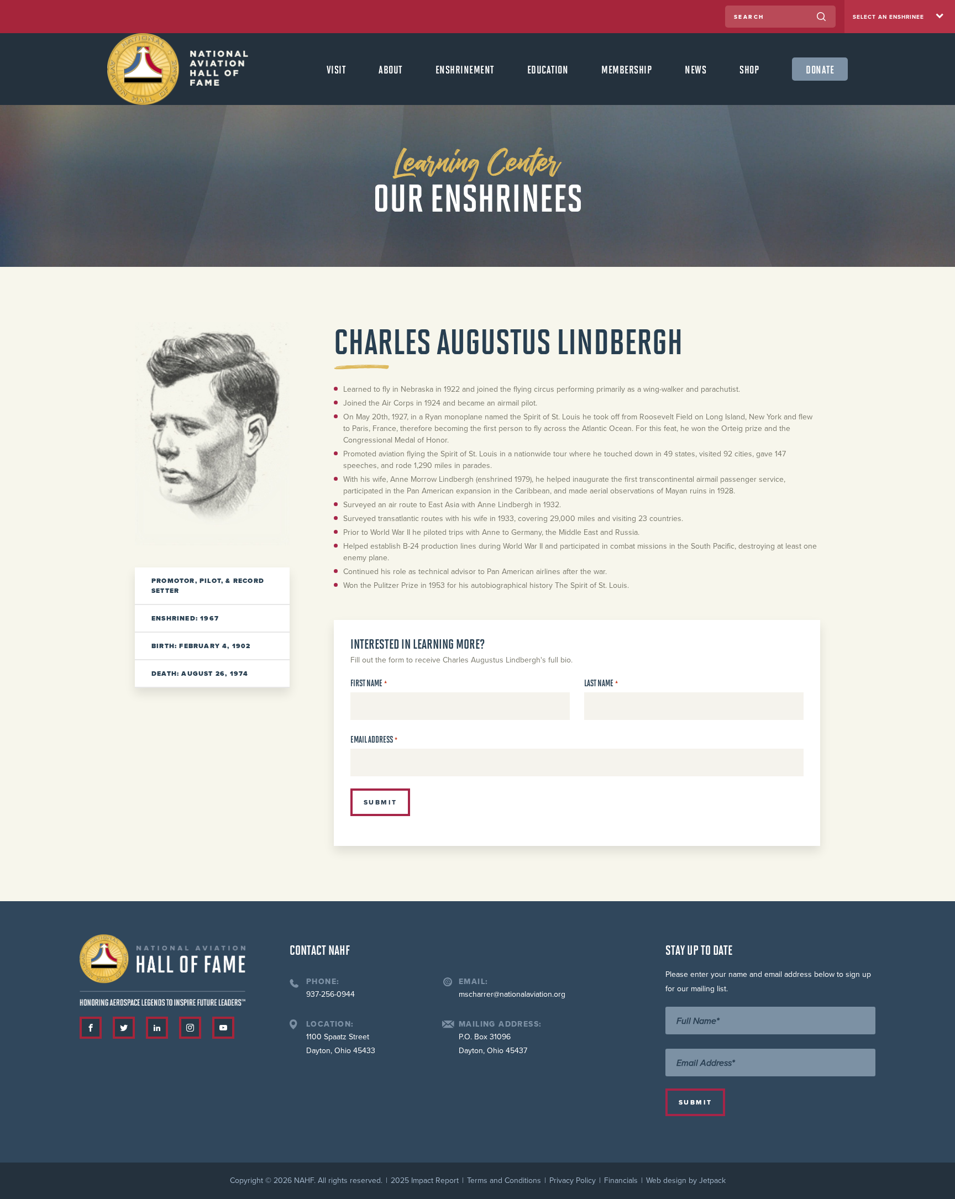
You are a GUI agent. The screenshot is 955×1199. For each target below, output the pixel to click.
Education (548, 69)
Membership (626, 69)
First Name (368, 683)
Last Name (601, 683)
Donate (820, 69)
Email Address (373, 739)
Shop (749, 69)
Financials (621, 1180)
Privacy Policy (572, 1180)
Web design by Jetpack (686, 1180)
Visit (336, 69)
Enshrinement (464, 69)
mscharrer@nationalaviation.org (512, 994)
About (390, 69)
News (695, 69)
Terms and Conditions (504, 1180)
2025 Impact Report (425, 1180)
